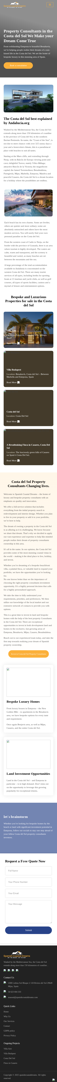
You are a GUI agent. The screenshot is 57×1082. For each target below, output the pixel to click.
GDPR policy (9, 1031)
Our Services (9, 1021)
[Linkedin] (17, 970)
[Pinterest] (13, 970)
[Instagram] (9, 970)
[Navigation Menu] (49, 4)
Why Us (7, 1016)
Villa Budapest (10, 1053)
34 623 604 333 (14, 992)
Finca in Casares (10, 1063)
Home (6, 1012)
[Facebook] (5, 970)
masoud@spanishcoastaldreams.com (23, 997)
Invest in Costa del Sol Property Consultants (28, 654)
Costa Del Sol (9, 1058)
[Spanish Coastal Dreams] (15, 4)
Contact (7, 1026)
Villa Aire (8, 1049)
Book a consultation (18, 65)
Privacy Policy (10, 1036)
